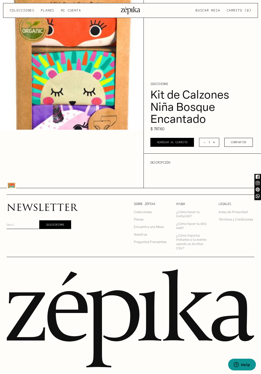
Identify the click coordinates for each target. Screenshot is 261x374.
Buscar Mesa (207, 10)
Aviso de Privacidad (233, 212)
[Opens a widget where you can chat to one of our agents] (242, 365)
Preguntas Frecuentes (150, 241)
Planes (47, 10)
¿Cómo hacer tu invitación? (188, 214)
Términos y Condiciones (236, 219)
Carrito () (239, 10)
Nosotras (140, 234)
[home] (130, 10)
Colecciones (22, 10)
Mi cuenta (71, 10)
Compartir (238, 142)
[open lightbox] (71, 65)
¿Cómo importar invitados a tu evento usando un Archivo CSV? (191, 241)
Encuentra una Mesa (149, 226)
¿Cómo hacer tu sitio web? (191, 225)
